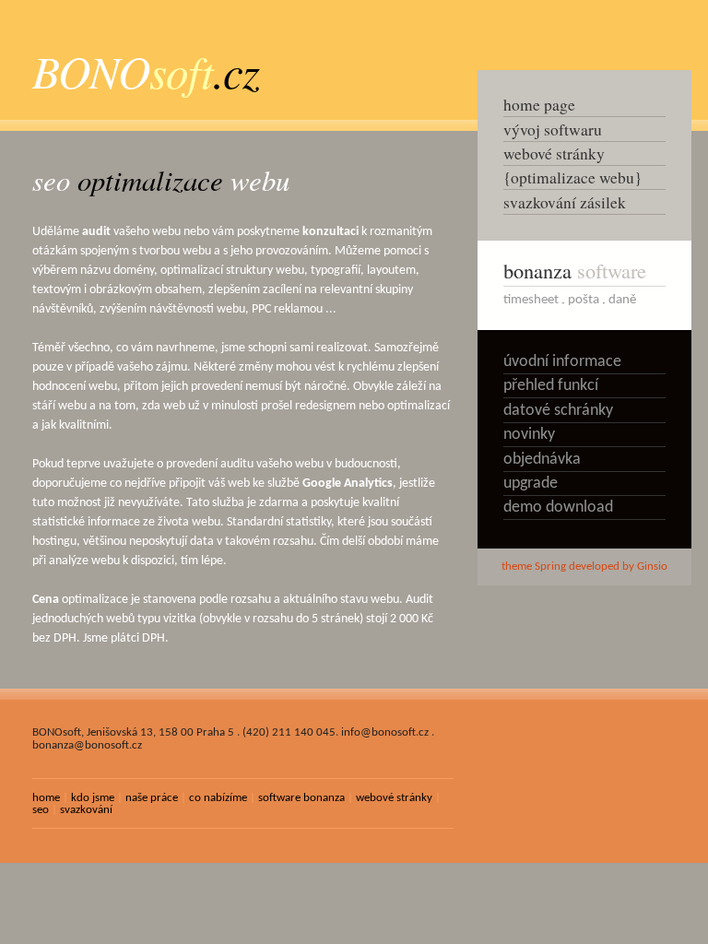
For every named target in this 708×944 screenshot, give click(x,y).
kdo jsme (92, 798)
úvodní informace (562, 362)
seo (40, 810)
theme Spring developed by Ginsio (584, 566)
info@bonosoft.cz (385, 732)
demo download (558, 507)
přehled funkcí (550, 386)
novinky (529, 434)
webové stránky (394, 798)
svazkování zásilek (564, 202)
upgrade (530, 483)
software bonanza (301, 798)
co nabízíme (218, 798)
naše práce (151, 798)
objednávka (542, 459)
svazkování (86, 810)
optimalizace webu (572, 177)
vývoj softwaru (552, 129)
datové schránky (558, 411)
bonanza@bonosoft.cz (87, 745)
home (46, 798)
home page (539, 104)
